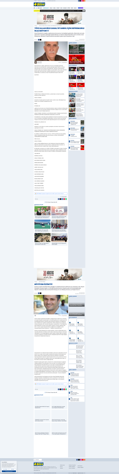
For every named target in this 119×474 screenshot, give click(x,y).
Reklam (39, 0)
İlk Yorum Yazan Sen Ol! (51, 202)
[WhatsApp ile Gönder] (66, 199)
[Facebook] (78, 0)
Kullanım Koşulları (72, 465)
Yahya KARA (39, 62)
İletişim (43, 0)
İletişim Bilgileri (80, 467)
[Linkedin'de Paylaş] (62, 199)
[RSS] (84, 0)
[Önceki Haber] (83, 10)
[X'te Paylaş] (40, 40)
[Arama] (84, 8)
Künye (36, 0)
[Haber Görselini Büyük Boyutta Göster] (51, 51)
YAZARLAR (37, 459)
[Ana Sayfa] (36, 8)
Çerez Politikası (72, 468)
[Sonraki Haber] (84, 10)
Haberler (35, 25)
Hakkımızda (62, 465)
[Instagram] (81, 0)
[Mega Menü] (34, 8)
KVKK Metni (80, 465)
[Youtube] (83, 0)
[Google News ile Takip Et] (64, 62)
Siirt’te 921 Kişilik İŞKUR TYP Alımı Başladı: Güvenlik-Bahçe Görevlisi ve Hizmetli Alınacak (57, 10)
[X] (80, 0)
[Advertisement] (50, 83)
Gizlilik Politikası (72, 466)
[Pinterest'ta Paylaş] (64, 199)
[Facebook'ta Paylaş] (38, 40)
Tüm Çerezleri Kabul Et (8, 471)
